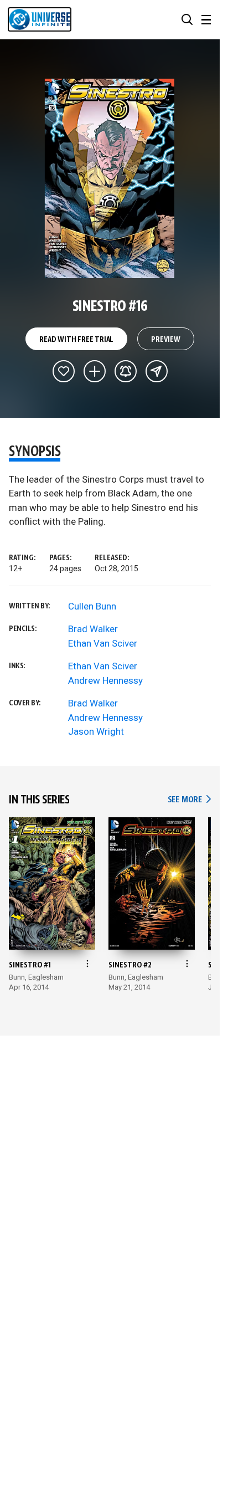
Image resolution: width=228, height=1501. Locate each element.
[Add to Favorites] (64, 371)
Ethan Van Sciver (102, 643)
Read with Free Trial (76, 340)
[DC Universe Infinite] (39, 19)
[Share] (157, 371)
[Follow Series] (126, 371)
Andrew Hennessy (105, 680)
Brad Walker (93, 628)
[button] (187, 19)
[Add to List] (95, 371)
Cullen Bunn (92, 606)
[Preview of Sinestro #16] (110, 178)
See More (189, 800)
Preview (165, 340)
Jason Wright (96, 731)
